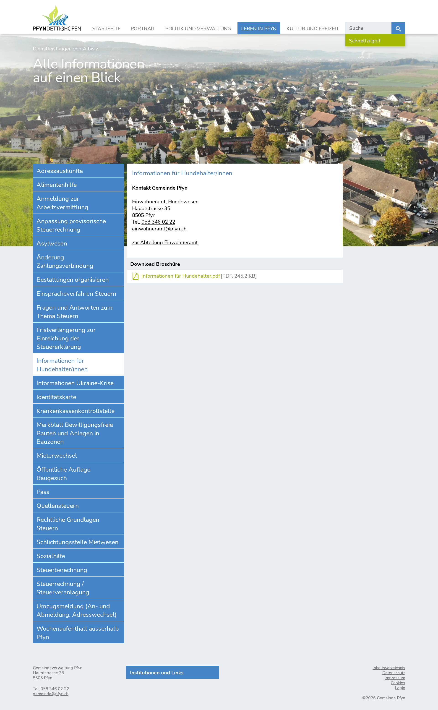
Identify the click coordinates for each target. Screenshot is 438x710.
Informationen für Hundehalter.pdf (180, 276)
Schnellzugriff (365, 40)
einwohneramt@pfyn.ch (159, 228)
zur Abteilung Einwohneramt (165, 242)
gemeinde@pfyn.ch (50, 694)
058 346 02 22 (158, 222)
